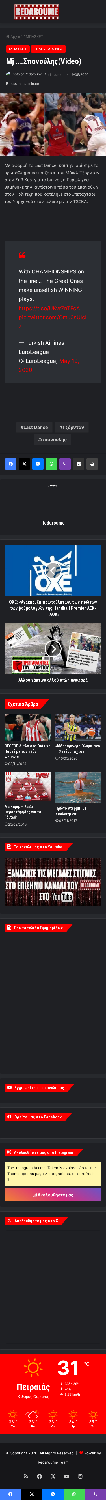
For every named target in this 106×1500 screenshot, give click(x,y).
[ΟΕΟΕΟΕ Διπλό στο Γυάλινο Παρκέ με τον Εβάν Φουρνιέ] (28, 727)
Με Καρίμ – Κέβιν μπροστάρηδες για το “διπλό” (23, 812)
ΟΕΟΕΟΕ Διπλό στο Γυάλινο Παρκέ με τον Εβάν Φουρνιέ (28, 751)
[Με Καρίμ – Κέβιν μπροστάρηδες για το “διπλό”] (28, 786)
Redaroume (53, 74)
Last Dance (35, 427)
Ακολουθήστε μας (55, 1194)
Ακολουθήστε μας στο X (36, 1220)
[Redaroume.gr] (36, 12)
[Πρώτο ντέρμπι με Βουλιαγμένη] (78, 787)
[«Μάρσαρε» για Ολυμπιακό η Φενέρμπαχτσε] (78, 727)
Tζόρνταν (73, 427)
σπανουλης (54, 439)
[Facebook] (10, 464)
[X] (24, 464)
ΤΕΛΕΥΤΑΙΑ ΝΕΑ (48, 49)
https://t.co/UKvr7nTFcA (49, 308)
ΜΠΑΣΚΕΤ (34, 36)
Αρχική (16, 36)
